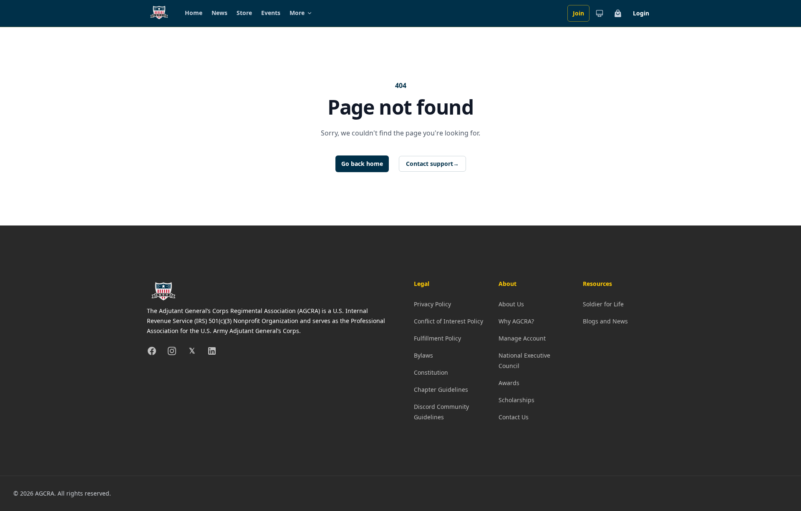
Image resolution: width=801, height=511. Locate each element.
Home (193, 13)
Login (641, 13)
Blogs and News (605, 321)
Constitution (431, 372)
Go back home (362, 164)
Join (578, 13)
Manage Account (522, 338)
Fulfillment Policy (437, 338)
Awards (509, 383)
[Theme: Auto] (599, 13)
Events (270, 13)
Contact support (432, 164)
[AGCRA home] (159, 13)
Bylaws (423, 355)
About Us (511, 304)
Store (244, 13)
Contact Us (514, 417)
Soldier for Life (603, 304)
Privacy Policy (432, 304)
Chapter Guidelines (441, 389)
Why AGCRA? (516, 321)
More (297, 13)
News (219, 13)
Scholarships (516, 400)
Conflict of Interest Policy (448, 321)
